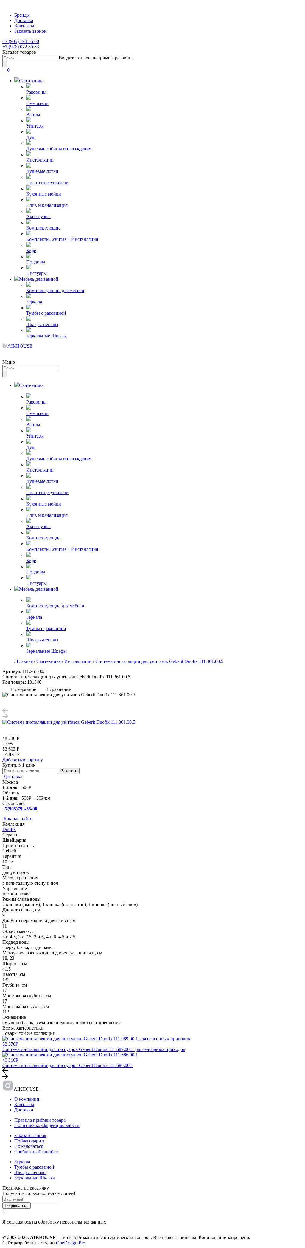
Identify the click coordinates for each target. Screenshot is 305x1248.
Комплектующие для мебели (55, 290)
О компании (26, 1099)
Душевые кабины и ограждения (58, 148)
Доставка (23, 20)
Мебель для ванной (38, 279)
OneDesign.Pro (70, 1242)
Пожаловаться (28, 1146)
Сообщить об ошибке (36, 1151)
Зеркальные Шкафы (46, 335)
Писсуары (36, 273)
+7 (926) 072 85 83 (20, 46)
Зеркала (34, 301)
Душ (30, 137)
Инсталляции (40, 159)
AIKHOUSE (19, 345)
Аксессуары (38, 216)
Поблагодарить (29, 1140)
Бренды (22, 15)
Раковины (36, 91)
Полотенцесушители (47, 182)
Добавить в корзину (22, 759)
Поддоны (35, 261)
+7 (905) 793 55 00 (20, 41)
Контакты (24, 25)
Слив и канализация (47, 205)
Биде (31, 250)
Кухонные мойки (43, 193)
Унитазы (35, 125)
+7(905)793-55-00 (19, 808)
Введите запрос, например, (96, 57)
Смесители (37, 103)
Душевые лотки (42, 171)
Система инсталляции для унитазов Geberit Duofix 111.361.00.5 (159, 661)
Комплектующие (43, 227)
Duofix (9, 829)
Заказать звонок (30, 31)
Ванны (33, 114)
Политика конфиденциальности (47, 1125)
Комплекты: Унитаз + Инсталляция (62, 239)
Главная (25, 661)
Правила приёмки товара (40, 1120)
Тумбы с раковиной (46, 313)
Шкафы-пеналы (42, 324)
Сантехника (31, 80)
